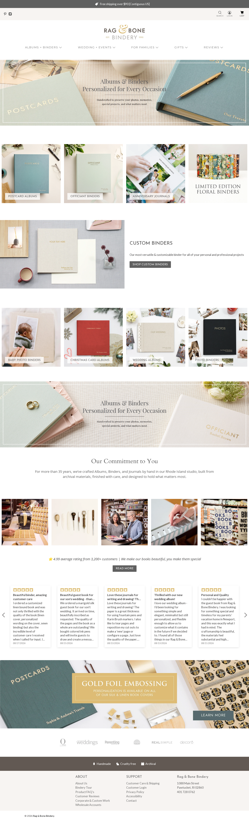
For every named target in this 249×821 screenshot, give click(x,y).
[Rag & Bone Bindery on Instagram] (11, 14)
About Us (81, 783)
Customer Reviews (87, 796)
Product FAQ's (84, 792)
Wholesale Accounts (88, 805)
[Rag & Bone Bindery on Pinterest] (5, 14)
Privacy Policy (135, 792)
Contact (131, 800)
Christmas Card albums (89, 360)
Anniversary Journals (151, 196)
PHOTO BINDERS (207, 360)
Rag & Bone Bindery (43, 815)
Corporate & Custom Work (92, 800)
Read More (124, 568)
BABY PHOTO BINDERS (24, 360)
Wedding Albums (146, 360)
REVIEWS (211, 47)
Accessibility (134, 796)
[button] (4, 615)
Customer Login (136, 787)
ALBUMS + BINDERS (41, 47)
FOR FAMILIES (143, 47)
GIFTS (179, 47)
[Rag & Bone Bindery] (124, 32)
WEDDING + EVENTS (95, 47)
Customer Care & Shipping (143, 783)
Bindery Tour (83, 787)
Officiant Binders (85, 196)
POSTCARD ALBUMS (22, 196)
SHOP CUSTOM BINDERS (150, 264)
